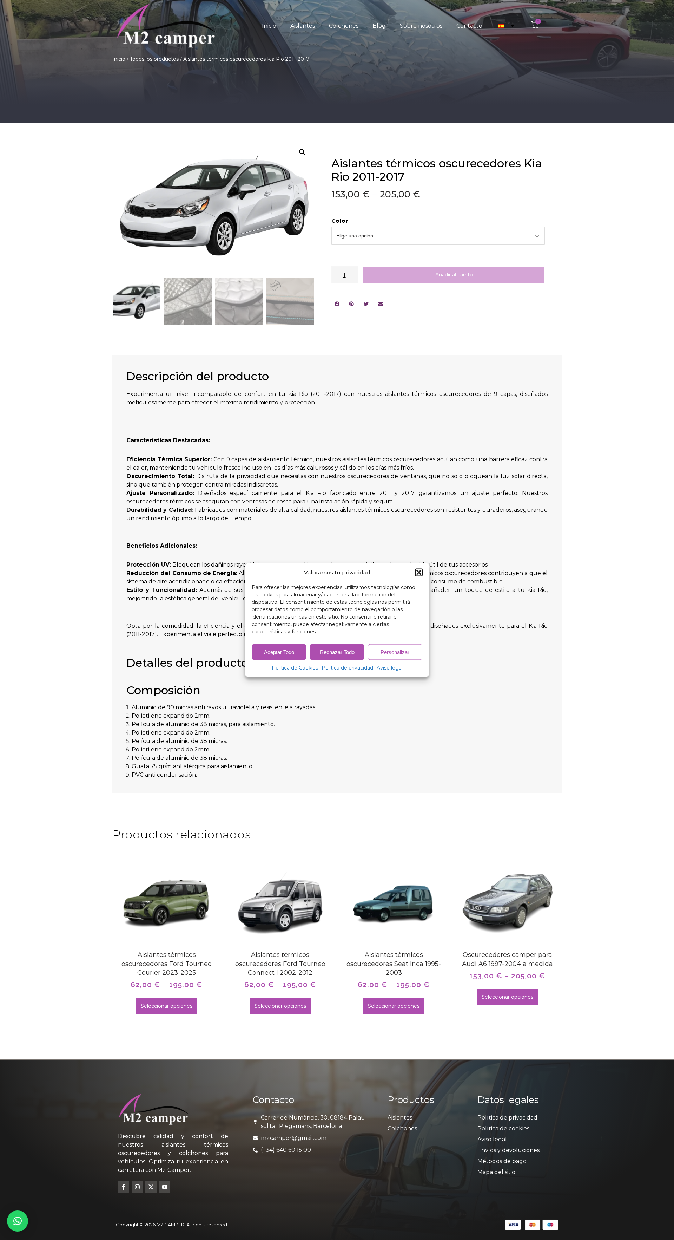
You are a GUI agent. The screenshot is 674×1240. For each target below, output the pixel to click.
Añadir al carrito (454, 275)
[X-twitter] (151, 1187)
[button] (418, 572)
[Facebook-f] (123, 1187)
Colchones (343, 25)
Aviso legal (390, 668)
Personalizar (395, 652)
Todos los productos (154, 59)
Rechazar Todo (337, 652)
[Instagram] (137, 1187)
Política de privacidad (347, 668)
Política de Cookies (295, 668)
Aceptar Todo (279, 652)
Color (340, 220)
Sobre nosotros (421, 25)
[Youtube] (164, 1187)
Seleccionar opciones (166, 1006)
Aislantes (302, 25)
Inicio (269, 25)
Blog (379, 25)
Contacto (469, 25)
